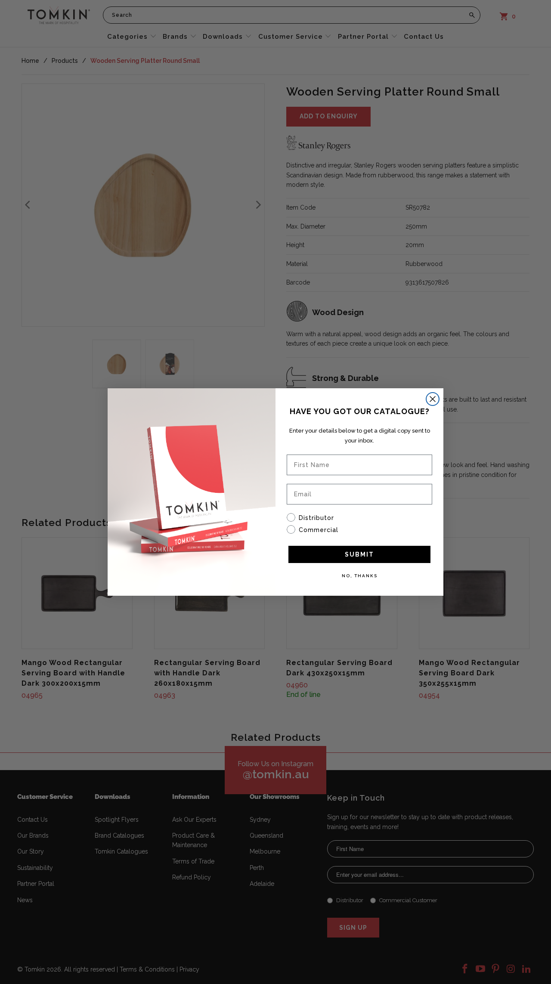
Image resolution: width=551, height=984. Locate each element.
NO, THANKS (360, 575)
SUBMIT (359, 554)
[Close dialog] (432, 399)
